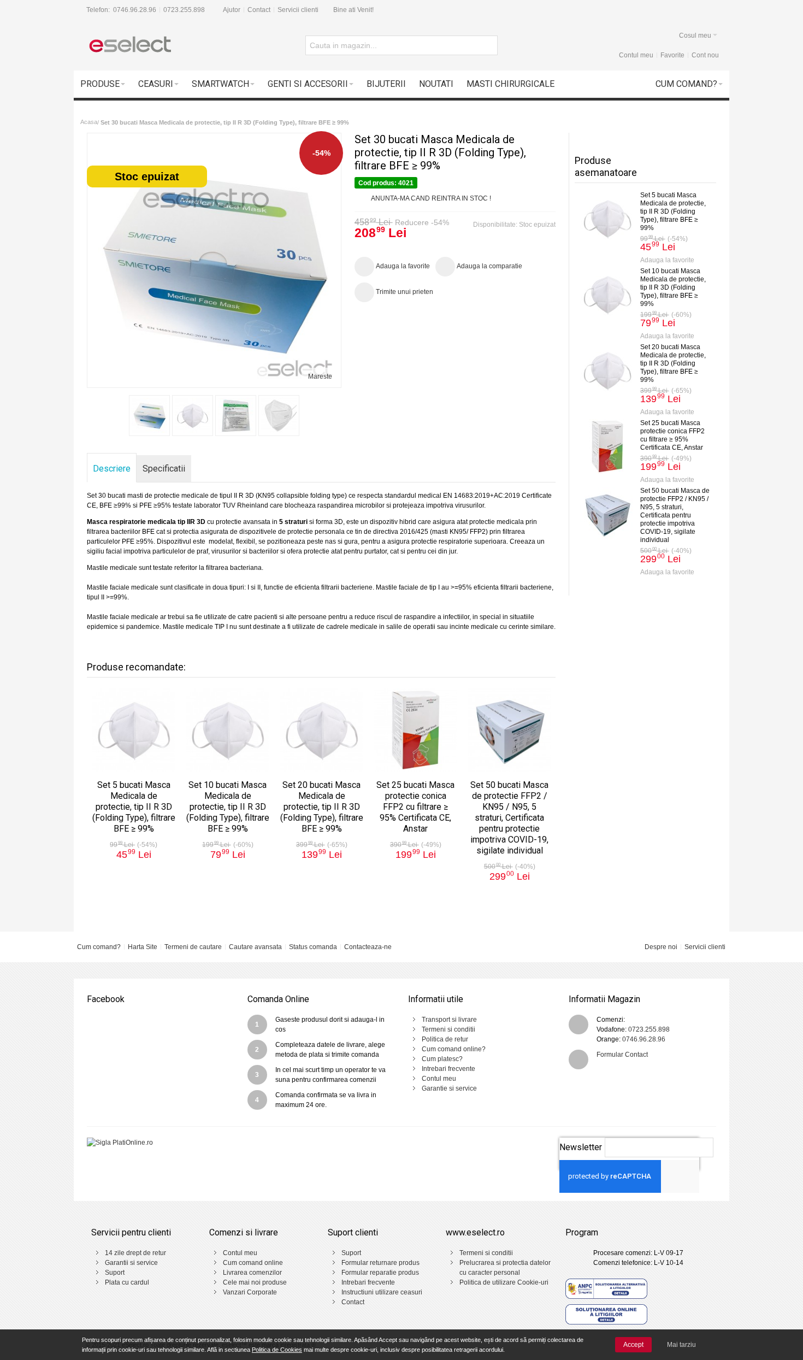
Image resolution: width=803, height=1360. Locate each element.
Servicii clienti (297, 10)
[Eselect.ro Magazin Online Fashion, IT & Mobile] (129, 45)
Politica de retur (445, 1039)
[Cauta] (488, 45)
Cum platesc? (442, 1059)
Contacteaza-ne (368, 947)
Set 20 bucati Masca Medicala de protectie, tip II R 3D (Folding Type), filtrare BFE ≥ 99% (673, 363)
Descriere (112, 468)
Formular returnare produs (380, 1263)
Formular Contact (622, 1054)
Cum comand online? (454, 1049)
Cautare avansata (255, 947)
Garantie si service (449, 1088)
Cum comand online (253, 1263)
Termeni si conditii (448, 1029)
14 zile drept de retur (135, 1253)
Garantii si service (131, 1263)
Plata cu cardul (127, 1282)
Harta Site (142, 947)
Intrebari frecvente (448, 1069)
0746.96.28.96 (134, 10)
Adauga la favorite (667, 260)
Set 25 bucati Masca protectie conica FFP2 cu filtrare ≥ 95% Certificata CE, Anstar (672, 435)
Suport (115, 1272)
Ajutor (231, 10)
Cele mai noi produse (255, 1282)
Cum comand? (99, 947)
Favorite (672, 55)
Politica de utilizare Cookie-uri (503, 1282)
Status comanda (313, 947)
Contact (258, 10)
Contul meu (636, 55)
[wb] (192, 415)
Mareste (320, 376)
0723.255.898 (184, 10)
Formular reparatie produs (380, 1272)
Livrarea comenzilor (252, 1272)
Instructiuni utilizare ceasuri (381, 1292)
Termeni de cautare (193, 947)
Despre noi (661, 947)
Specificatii (164, 468)
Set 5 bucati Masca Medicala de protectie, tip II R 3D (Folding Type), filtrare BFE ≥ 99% (673, 211)
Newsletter (580, 1147)
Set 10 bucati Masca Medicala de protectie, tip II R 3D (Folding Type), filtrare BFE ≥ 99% (673, 287)
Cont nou (705, 55)
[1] (149, 415)
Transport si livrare (449, 1019)
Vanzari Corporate (250, 1292)
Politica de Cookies (277, 1349)
